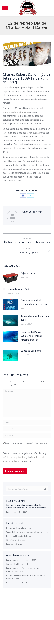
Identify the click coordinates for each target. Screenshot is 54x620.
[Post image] (10, 277)
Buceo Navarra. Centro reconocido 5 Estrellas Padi (34, 302)
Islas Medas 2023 (29, 560)
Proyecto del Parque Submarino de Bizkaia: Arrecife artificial (32, 335)
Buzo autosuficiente (14, 544)
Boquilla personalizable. (32, 583)
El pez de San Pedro (31, 350)
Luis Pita (9, 575)
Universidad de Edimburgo (16, 111)
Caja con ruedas (28, 273)
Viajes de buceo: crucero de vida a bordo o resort (27, 532)
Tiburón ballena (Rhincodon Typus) (35, 317)
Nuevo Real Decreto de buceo (18, 536)
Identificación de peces (15, 540)
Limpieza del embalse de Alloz (19, 528)
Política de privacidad (15, 457)
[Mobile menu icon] (5, 8)
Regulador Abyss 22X (18, 289)
